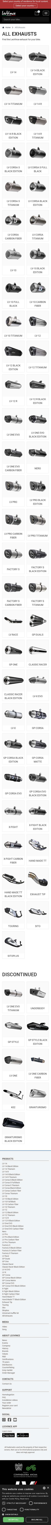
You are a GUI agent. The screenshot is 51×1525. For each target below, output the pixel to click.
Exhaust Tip (7, 1302)
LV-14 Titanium (8, 1169)
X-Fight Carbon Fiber (11, 1294)
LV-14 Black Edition (10, 1166)
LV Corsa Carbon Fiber (11, 1191)
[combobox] (44, 1488)
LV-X (4, 1272)
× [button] (48, 1488)
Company (6, 1346)
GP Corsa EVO (8, 1283)
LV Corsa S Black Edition (12, 1180)
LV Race (5, 1256)
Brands (5, 1351)
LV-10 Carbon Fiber (10, 1204)
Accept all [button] (13, 1519)
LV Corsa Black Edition (11, 1188)
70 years (5, 1362)
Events (5, 1343)
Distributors (7, 1365)
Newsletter (6, 1408)
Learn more (7, 1431)
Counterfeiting (8, 1367)
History (5, 1348)
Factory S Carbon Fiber (11, 1250)
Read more (24, 1499)
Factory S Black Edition (11, 1248)
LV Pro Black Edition (10, 1237)
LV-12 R (5, 1218)
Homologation (8, 1395)
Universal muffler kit (10, 1313)
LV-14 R (5, 1172)
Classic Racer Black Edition (13, 1267)
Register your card (10, 1405)
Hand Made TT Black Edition (14, 1299)
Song (4, 1329)
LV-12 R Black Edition (11, 1221)
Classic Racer (7, 1264)
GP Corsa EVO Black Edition (14, 1286)
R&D (4, 1356)
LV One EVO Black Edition (13, 1226)
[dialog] (25, 1505)
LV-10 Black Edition (10, 1199)
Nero (4, 1231)
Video (4, 1327)
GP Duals (6, 1259)
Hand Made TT (8, 1297)
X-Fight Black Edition (11, 1291)
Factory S (6, 1245)
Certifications (7, 1359)
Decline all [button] (36, 1519)
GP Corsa (6, 1275)
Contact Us (7, 1384)
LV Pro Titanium (9, 1242)
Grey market (7, 1370)
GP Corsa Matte (9, 1280)
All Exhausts (7, 1316)
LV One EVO (7, 1223)
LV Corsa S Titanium (10, 1185)
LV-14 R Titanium (9, 1177)
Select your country (25, 5)
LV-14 (4, 1163)
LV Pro (5, 1234)
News (4, 1340)
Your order (6, 1403)
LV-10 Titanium (8, 1207)
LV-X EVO (6, 1269)
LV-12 (4, 1210)
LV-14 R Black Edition (11, 1174)
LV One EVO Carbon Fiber (13, 1229)
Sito (3, 1308)
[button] (25, 1514)
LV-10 (4, 1196)
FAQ (4, 1397)
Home (7, 27)
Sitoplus (5, 1310)
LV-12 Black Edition (10, 1212)
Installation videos (10, 1400)
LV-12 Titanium (8, 1215)
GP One (5, 1261)
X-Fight (5, 1289)
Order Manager (8, 1373)
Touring (5, 1305)
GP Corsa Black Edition (11, 1278)
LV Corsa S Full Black (11, 1182)
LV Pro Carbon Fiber (10, 1240)
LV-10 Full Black (9, 1202)
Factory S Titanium (10, 1253)
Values (5, 1354)
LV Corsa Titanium (10, 1193)
